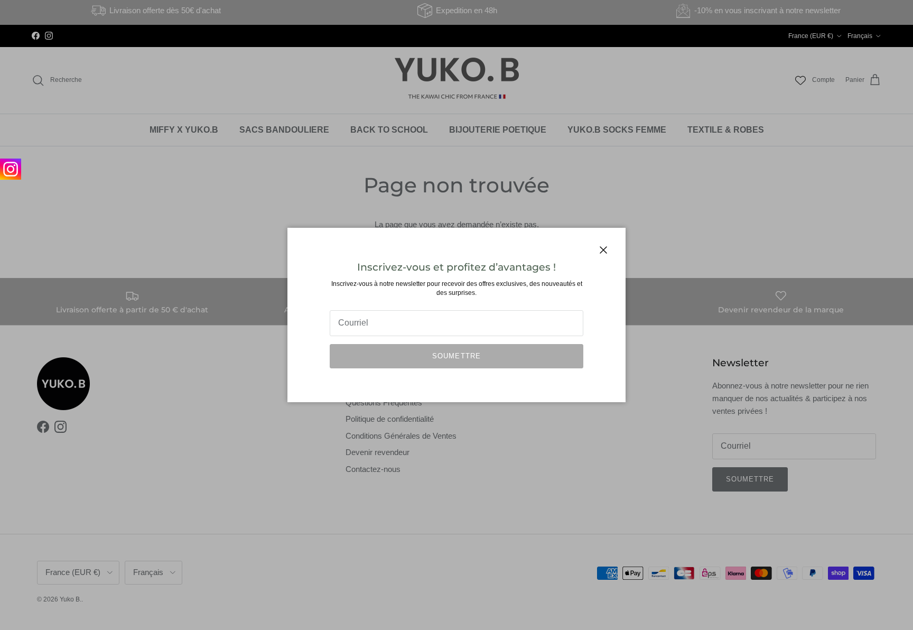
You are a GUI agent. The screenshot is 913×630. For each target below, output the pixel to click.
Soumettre (456, 356)
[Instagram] (10, 169)
